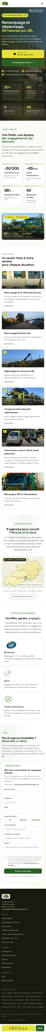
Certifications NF (7, 963)
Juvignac (25, 1003)
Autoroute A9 (6, 926)
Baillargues (39, 1003)
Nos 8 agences (7, 951)
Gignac (22, 1000)
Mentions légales (8, 980)
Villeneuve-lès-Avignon (9, 1003)
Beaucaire (37, 1000)
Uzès (31, 1000)
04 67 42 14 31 (8, 907)
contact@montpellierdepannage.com (15, 909)
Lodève (16, 1000)
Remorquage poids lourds (11, 922)
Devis (40, 1028)
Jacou (19, 1007)
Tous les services (8, 942)
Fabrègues (40, 1007)
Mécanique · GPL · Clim (9, 938)
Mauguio (38, 996)
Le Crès (24, 1007)
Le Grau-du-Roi (19, 996)
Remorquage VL (7, 918)
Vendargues (5, 1007)
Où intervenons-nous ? (23, 62)
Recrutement (6, 967)
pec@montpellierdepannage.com (26, 784)
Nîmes (27, 1000)
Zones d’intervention (9, 955)
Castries (13, 1007)
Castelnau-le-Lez (7, 1000)
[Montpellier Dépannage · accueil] (5, 3)
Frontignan (9, 993)
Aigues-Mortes (29, 996)
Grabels (31, 1003)
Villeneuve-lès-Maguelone (22, 993)
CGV (3, 977)
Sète (3, 993)
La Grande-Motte (37, 993)
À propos (5, 959)
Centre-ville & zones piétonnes (13, 934)
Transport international (10, 930)
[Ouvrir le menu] (42, 3)
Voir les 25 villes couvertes (23, 596)
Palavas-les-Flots (7, 996)
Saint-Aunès (32, 1007)
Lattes (19, 1003)
